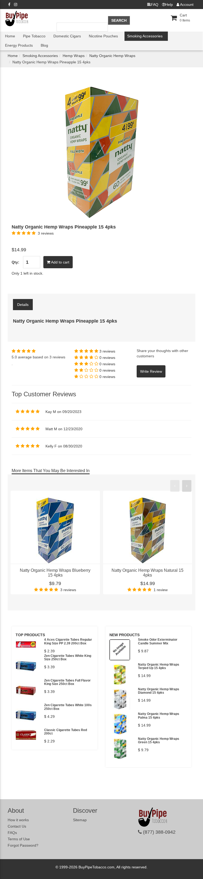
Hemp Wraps (74, 56)
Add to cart (59, 262)
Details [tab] (23, 304)
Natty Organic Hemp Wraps (112, 56)
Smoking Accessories (145, 36)
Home (10, 36)
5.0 (14, 357)
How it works (18, 820)
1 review (161, 590)
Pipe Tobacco (34, 36)
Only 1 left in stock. (27, 273)
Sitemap (80, 820)
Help (169, 4)
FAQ (154, 4)
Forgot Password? (23, 845)
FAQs (12, 832)
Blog (44, 45)
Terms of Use (19, 839)
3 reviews (46, 233)
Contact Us (17, 826)
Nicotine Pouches (103, 36)
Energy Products (19, 45)
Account (186, 4)
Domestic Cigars (67, 36)
